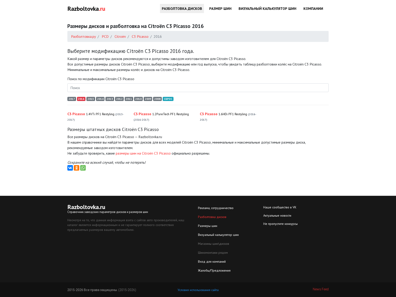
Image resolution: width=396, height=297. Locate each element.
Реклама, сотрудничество (216, 208)
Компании (313, 8)
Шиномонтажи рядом (213, 253)
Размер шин (220, 8)
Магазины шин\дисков (213, 244)
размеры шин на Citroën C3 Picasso (143, 153)
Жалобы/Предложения (214, 270)
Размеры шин (207, 226)
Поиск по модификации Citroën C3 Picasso (100, 78)
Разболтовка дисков (182, 8)
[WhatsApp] (83, 168)
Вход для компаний (212, 261)
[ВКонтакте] (70, 168)
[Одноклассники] (76, 168)
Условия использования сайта (198, 290)
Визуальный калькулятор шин (267, 8)
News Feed (321, 289)
